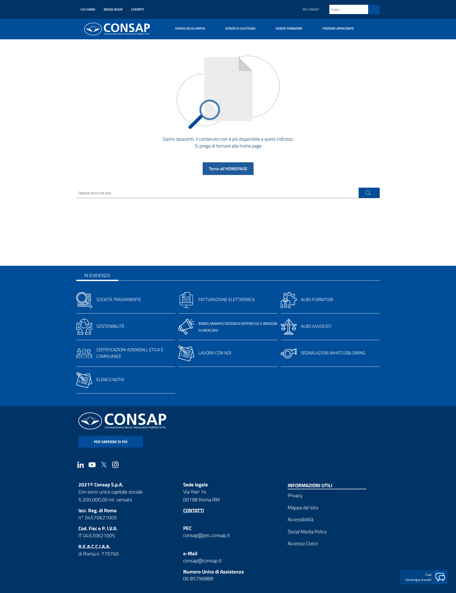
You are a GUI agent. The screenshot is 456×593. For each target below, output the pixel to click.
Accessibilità (300, 519)
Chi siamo (87, 9)
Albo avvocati (316, 326)
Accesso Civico (303, 543)
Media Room (113, 9)
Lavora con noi (214, 352)
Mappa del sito (303, 507)
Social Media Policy (307, 531)
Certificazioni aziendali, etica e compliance (129, 353)
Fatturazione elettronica (226, 299)
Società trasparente (118, 299)
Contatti (137, 9)
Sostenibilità (110, 326)
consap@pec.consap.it (206, 535)
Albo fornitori (317, 299)
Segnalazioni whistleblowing (333, 352)
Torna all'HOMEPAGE (228, 168)
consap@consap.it (202, 560)
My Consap (311, 9)
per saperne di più (110, 441)
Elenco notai (110, 379)
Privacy (295, 495)
